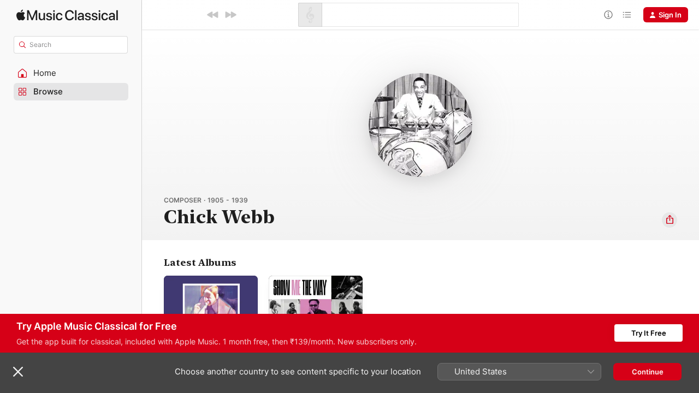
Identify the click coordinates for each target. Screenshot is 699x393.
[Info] (608, 14)
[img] (67, 15)
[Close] (18, 372)
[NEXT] (230, 14)
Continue (648, 371)
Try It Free (648, 333)
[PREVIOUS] (213, 14)
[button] (71, 73)
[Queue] (627, 14)
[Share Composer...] (669, 220)
